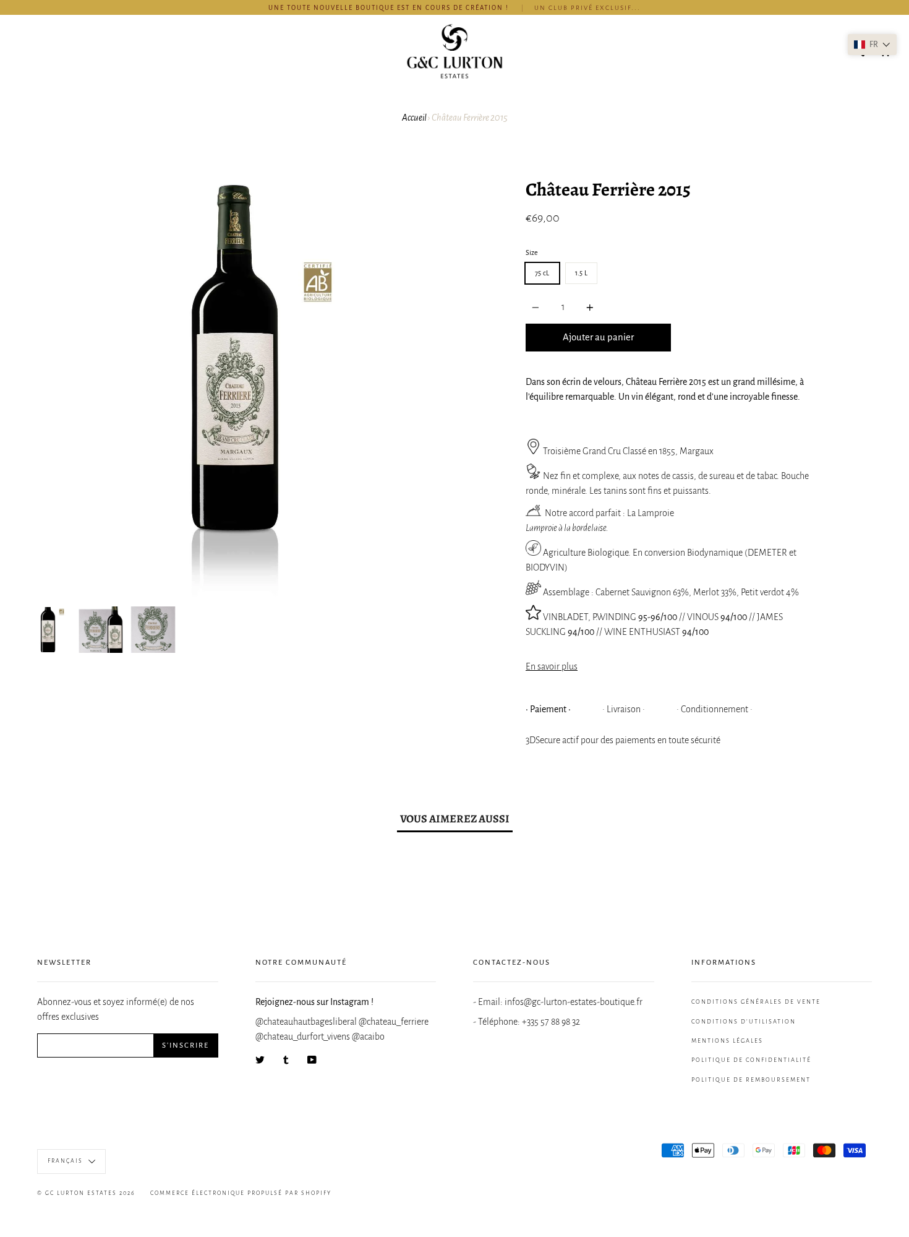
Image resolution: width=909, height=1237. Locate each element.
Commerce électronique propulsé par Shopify (240, 1193)
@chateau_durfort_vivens (303, 1036)
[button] (872, 44)
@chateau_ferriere (394, 1022)
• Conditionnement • (714, 709)
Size (532, 252)
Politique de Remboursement (751, 1080)
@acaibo (368, 1036)
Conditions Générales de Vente (756, 1002)
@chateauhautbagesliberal (307, 1022)
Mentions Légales (727, 1041)
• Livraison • (623, 709)
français (66, 1161)
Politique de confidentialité (751, 1060)
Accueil (414, 118)
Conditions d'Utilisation (743, 1022)
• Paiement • (548, 709)
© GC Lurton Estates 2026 (86, 1193)
